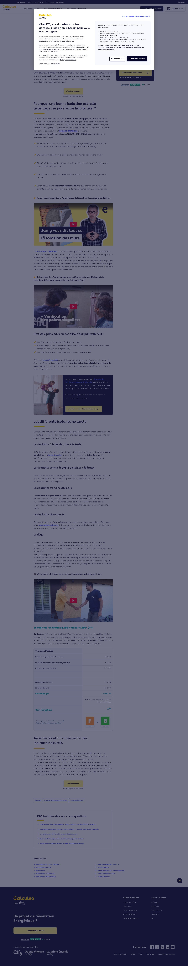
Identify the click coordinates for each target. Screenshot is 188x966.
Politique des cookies (68, 60)
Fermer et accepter (137, 59)
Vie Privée (56, 64)
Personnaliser (117, 59)
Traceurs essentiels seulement (135, 16)
